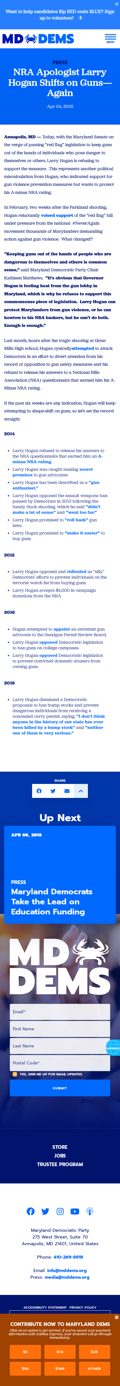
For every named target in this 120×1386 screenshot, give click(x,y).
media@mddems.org (67, 1277)
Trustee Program (60, 1164)
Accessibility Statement (45, 1307)
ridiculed (77, 571)
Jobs (60, 1155)
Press (60, 62)
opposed (48, 642)
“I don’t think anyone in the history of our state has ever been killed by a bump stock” (59, 721)
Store (60, 1147)
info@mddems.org (67, 1270)
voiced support (57, 215)
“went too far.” (81, 512)
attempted (83, 348)
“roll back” (76, 520)
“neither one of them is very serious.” (58, 730)
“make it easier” (82, 533)
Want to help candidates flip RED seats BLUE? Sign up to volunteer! (60, 14)
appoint (62, 629)
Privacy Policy (83, 1307)
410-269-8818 (68, 1257)
